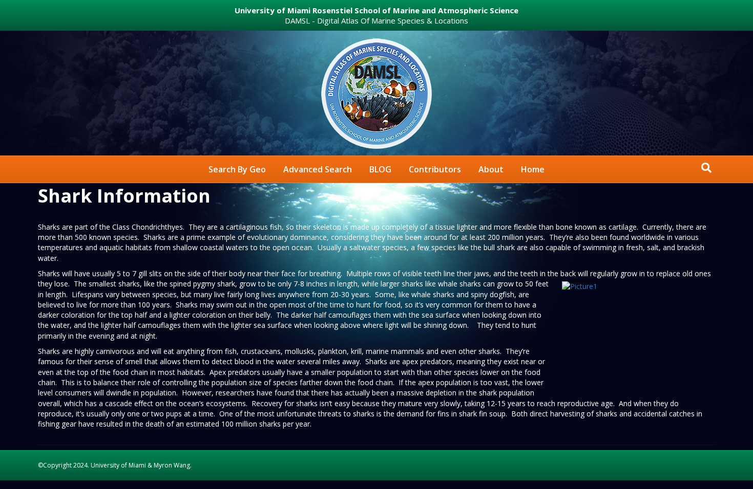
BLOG (380, 169)
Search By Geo (237, 169)
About (491, 169)
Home (533, 169)
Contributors (435, 169)
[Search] (706, 168)
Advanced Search (317, 169)
